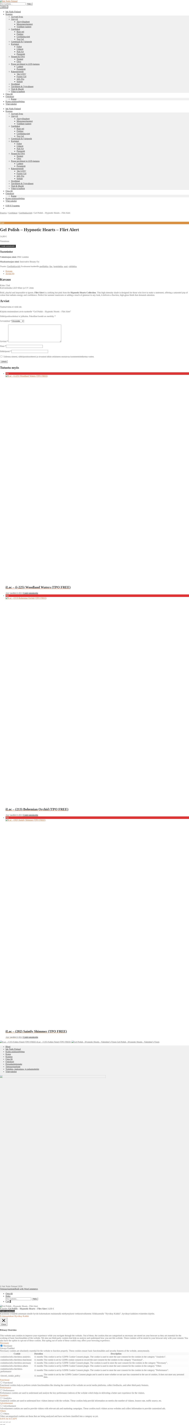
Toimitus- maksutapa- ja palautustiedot (22, 1069)
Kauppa (9, 14)
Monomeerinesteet (25, 24)
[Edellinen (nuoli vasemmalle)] (1, 1424)
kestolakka (58, 266)
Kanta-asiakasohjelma (15, 101)
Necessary (7, 1346)
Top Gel (20, 39)
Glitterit (20, 49)
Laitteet (20, 66)
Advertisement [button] (6, 1403)
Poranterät (21, 69)
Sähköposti (5, 351)
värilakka (73, 266)
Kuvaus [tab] (9, 271)
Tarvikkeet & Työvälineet (22, 86)
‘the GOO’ (21, 74)
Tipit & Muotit (17, 89)
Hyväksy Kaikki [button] (21, 1316)
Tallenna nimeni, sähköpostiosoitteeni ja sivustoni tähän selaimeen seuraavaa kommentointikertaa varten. (48, 356)
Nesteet (20, 59)
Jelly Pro (20, 79)
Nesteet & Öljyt (18, 56)
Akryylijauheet (23, 22)
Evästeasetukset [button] (7, 1316)
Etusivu (3, 213)
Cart (8, 1301)
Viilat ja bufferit (18, 91)
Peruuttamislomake (14, 1064)
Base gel (20, 31)
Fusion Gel (21, 76)
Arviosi (4, 341)
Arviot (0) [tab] (10, 273)
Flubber (20, 34)
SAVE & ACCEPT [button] (8, 1419)
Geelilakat (15, 29)
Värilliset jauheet (24, 26)
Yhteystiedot (11, 104)
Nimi (3, 346)
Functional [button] (4, 1380)
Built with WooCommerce (26, 1289)
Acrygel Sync (17, 17)
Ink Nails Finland (13, 12)
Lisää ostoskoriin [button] (30, 593)
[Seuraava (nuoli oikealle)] (4, 1424)
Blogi (8, 1046)
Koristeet (15, 44)
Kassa (13, 99)
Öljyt (19, 61)
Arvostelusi (6, 321)
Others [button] (3, 1411)
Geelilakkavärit (23, 36)
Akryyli (14, 19)
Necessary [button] (4, 1343)
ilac (50, 266)
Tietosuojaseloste (13, 1066)
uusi (66, 266)
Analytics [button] (4, 1395)
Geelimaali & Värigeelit (21, 41)
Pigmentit (21, 54)
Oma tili (9, 94)
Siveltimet (15, 84)
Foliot (19, 46)
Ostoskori (10, 96)
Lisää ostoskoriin (8, 246)
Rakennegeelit (17, 71)
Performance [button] (5, 1387)
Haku (29, 4)
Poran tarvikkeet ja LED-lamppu (25, 64)
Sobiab (20, 81)
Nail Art (20, 51)
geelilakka (43, 266)
